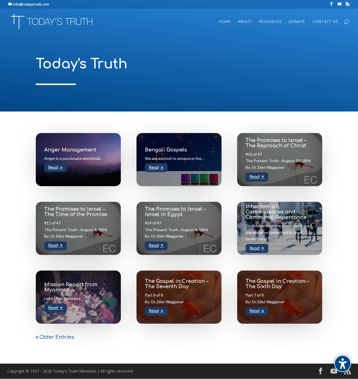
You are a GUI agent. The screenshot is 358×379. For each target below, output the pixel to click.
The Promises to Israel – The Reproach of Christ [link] (276, 143)
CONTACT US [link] (325, 22)
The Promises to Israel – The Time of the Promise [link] (75, 211)
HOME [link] (225, 22)
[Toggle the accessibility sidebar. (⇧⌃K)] (342, 363)
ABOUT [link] (245, 22)
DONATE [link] (297, 22)
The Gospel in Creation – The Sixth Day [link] (277, 283)
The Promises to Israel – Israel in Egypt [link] (175, 211)
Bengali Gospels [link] (166, 149)
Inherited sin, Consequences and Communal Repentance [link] (276, 212)
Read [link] (53, 167)
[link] (331, 4)
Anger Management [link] (70, 149)
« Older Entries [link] (55, 337)
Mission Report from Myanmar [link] (70, 287)
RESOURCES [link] (270, 22)
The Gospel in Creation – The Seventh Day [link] (176, 283)
